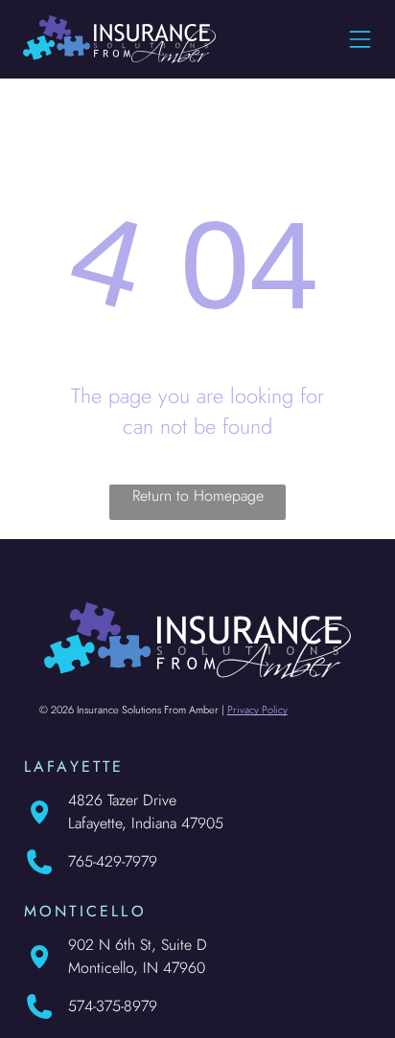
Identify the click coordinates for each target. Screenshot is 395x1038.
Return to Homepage (198, 496)
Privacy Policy (257, 709)
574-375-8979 (112, 1006)
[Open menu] (360, 39)
